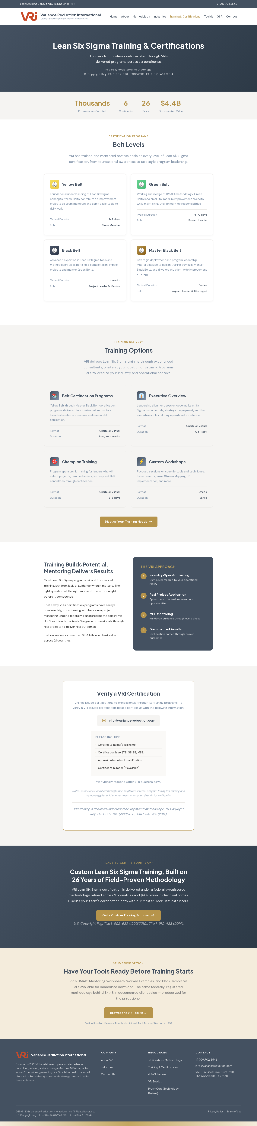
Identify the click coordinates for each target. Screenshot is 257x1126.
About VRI (107, 1060)
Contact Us (108, 1074)
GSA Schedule (157, 1074)
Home (114, 16)
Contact (231, 16)
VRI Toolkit (155, 1081)
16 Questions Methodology (165, 1060)
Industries (160, 16)
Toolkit (208, 16)
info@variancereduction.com (132, 720)
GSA (219, 16)
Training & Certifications (185, 16)
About (125, 16)
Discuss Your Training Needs (126, 522)
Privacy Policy (215, 1111)
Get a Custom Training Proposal (125, 915)
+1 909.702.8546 (227, 3)
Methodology (141, 16)
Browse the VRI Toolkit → (128, 1013)
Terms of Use (234, 1111)
